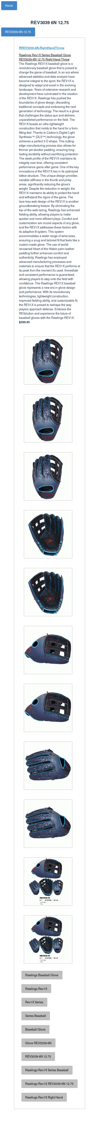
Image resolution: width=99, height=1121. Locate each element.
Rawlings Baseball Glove (41, 975)
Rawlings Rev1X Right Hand (44, 1097)
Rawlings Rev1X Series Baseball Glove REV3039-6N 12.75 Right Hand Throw (45, 57)
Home (9, 5)
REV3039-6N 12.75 (38, 1056)
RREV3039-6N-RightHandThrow (41, 48)
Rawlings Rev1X (36, 989)
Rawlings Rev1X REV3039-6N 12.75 (49, 1084)
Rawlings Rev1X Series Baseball (46, 1070)
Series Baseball (35, 1016)
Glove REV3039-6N (38, 1043)
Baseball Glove (35, 1029)
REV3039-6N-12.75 (18, 32)
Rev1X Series (34, 1002)
